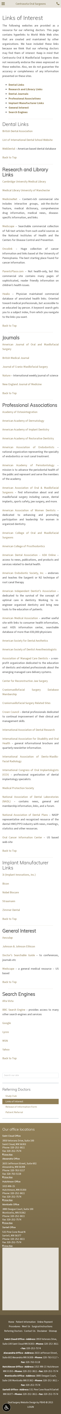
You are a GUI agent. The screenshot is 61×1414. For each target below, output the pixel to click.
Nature (6, 376)
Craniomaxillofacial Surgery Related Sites (26, 703)
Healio (6, 294)
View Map (8, 1154)
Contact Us (30, 1331)
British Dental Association (17, 131)
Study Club (11, 1096)
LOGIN (30, 1407)
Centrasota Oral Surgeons (31, 4)
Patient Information (26, 1322)
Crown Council (10, 712)
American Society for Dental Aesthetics (25, 641)
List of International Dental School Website (27, 140)
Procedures (14, 1326)
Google (6, 1023)
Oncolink (7, 249)
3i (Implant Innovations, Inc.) (19, 875)
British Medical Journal (15, 358)
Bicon (5, 884)
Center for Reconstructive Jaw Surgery (25, 681)
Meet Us (26, 1326)
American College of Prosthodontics (23, 546)
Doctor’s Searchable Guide (18, 955)
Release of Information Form (21, 1107)
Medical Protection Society (18, 788)
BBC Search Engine (13, 1010)
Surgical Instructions (42, 1326)
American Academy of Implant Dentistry (25, 430)
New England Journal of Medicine (22, 384)
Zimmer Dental (11, 910)
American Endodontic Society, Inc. (23, 573)
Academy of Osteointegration (19, 412)
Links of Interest (14, 1101)
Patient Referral (14, 1112)
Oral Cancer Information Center (22, 837)
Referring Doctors (16, 1090)
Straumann (8, 901)
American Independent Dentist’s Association (29, 591)
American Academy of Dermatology (23, 421)
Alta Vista (7, 1001)
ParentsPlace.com (13, 271)
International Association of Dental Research (28, 730)
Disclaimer (42, 1331)
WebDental (8, 149)
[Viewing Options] (6, 1407)
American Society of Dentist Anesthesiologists (29, 649)
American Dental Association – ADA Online (29, 555)
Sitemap (53, 1331)
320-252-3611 (17, 1147)
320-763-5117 (17, 1170)
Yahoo (6, 1050)
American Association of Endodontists (28, 447)
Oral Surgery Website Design (22, 1402)
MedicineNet (9, 199)
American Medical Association (20, 618)
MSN (5, 1041)
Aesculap (7, 938)
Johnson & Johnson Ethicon (18, 946)
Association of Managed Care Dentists (25, 658)
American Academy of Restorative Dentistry (28, 438)
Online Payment (45, 1322)
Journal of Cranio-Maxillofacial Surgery (25, 367)
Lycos (5, 1032)
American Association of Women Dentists (29, 510)
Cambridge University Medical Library (24, 182)
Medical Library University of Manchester (26, 190)
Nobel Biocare (10, 892)
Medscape (8, 226)
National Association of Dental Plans (25, 815)
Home (11, 1322)
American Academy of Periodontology (28, 465)
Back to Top (9, 157)
